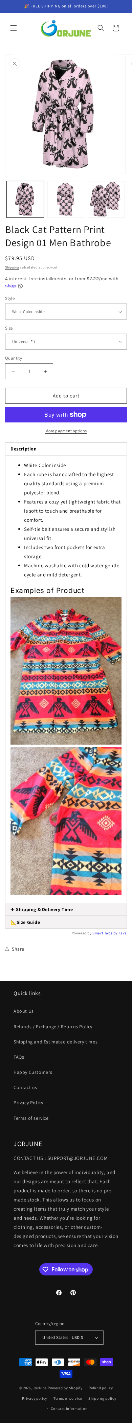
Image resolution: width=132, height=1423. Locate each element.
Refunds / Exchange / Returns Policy (53, 1027)
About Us (24, 1011)
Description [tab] (23, 449)
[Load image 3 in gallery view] (106, 199)
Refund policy (101, 1388)
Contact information (69, 1408)
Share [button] (18, 949)
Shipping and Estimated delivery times (55, 1042)
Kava (122, 933)
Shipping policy (102, 1398)
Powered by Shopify (65, 1388)
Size (9, 328)
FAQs (19, 1057)
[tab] (66, 909)
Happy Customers (33, 1072)
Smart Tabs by (105, 933)
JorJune (40, 1388)
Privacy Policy (28, 1102)
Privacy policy (34, 1398)
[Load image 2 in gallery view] (66, 199)
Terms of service (31, 1118)
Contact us (25, 1087)
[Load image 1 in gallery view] (25, 199)
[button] (13, 28)
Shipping (12, 267)
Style (10, 298)
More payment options (66, 430)
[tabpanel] (66, 679)
